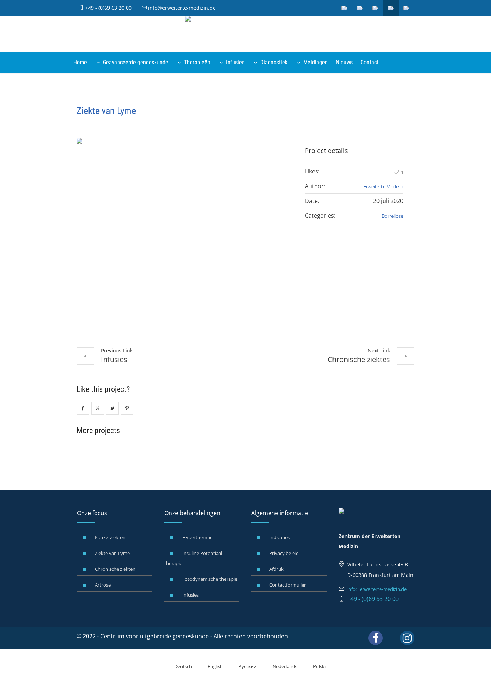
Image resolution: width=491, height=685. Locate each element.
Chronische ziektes (358, 359)
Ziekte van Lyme (112, 553)
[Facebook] (375, 638)
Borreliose (392, 216)
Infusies (114, 359)
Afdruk (276, 569)
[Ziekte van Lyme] (178, 214)
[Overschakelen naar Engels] (360, 8)
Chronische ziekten (115, 569)
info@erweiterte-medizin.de (181, 7)
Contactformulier (287, 585)
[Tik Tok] (391, 638)
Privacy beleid (284, 553)
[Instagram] (407, 638)
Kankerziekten (110, 537)
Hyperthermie (197, 537)
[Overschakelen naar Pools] (406, 8)
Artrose (103, 585)
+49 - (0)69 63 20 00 (108, 7)
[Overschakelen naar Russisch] (375, 8)
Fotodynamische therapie (209, 579)
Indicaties (279, 537)
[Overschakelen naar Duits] (344, 8)
